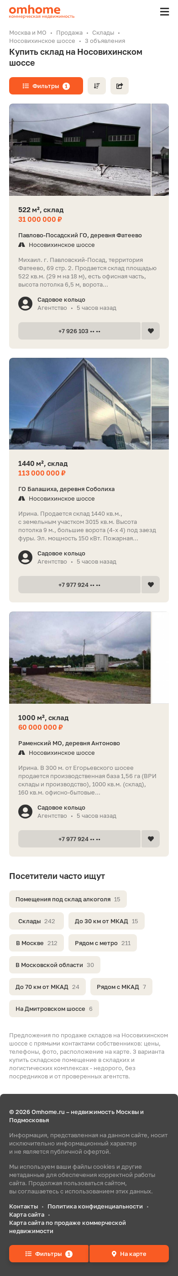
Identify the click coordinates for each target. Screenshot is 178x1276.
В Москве (37, 943)
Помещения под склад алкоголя (68, 899)
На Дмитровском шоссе (54, 1008)
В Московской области (55, 964)
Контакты (23, 1206)
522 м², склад (40, 209)
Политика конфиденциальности (95, 1206)
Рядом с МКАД (121, 986)
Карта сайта (26, 1214)
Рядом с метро (103, 943)
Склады (36, 921)
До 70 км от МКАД (47, 986)
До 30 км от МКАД (106, 921)
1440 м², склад (43, 463)
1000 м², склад (43, 717)
